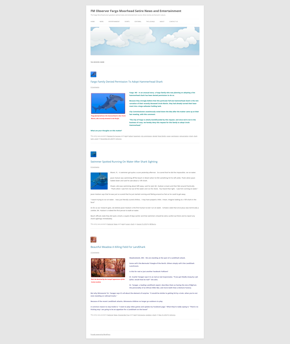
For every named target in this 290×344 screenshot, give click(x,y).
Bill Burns (153, 224)
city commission (146, 136)
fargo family (162, 136)
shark (191, 136)
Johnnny (119, 139)
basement (137, 136)
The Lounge (150, 22)
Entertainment (114, 22)
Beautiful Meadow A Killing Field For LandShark (118, 247)
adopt (131, 136)
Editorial (138, 22)
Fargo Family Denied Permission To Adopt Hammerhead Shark (127, 81)
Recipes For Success (114, 136)
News (102, 22)
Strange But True (123, 315)
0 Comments (95, 87)
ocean (169, 136)
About (162, 22)
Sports (127, 22)
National (110, 224)
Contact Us (173, 22)
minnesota (141, 315)
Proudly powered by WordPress (100, 334)
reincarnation (183, 136)
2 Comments (95, 252)
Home (93, 22)
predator (149, 315)
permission (175, 136)
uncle (96, 139)
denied (155, 136)
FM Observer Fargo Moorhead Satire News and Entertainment (136, 11)
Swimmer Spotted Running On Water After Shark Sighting (124, 161)
